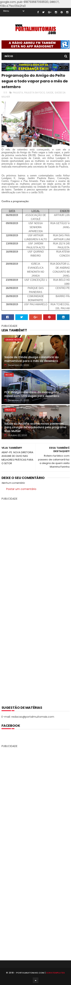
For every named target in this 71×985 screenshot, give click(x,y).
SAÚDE (49, 92)
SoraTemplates (55, 972)
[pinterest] (61, 12)
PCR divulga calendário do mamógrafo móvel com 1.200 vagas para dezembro (31, 394)
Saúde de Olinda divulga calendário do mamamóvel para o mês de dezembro (31, 359)
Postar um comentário (21, 489)
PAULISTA (18, 92)
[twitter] (43, 12)
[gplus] (50, 12)
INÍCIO (9, 56)
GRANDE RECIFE (13, 339)
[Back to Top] (35, 980)
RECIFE (8, 374)
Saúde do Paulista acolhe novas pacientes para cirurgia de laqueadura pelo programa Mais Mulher (35, 427)
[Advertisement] (35, 600)
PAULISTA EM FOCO (34, 92)
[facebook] (38, 12)
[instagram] (56, 12)
